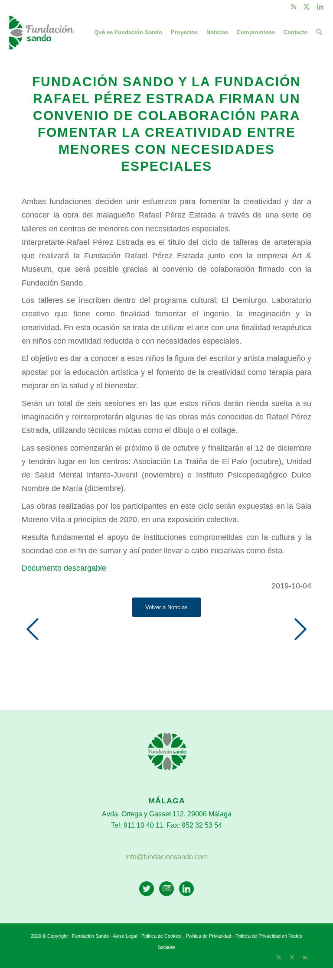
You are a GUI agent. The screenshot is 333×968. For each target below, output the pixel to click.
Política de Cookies (161, 936)
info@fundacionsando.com (166, 857)
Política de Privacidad (209, 936)
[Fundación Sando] (42, 32)
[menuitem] (128, 32)
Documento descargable (64, 567)
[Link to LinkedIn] (319, 6)
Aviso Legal (125, 936)
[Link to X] (306, 6)
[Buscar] (319, 32)
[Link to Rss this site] (293, 6)
